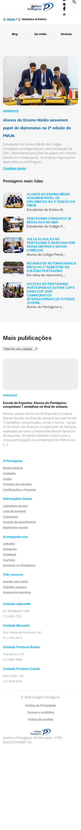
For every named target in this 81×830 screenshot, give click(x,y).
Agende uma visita (15, 581)
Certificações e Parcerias (19, 489)
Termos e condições (40, 712)
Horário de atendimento (19, 522)
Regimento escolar (15, 527)
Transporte (10, 516)
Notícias (66, 34)
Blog (15, 34)
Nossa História (13, 468)
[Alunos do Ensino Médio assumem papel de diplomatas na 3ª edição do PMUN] (40, 202)
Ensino (7, 479)
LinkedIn (9, 543)
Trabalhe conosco (15, 587)
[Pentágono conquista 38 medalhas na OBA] (40, 224)
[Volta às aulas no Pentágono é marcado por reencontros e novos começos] (40, 247)
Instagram (10, 549)
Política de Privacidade (40, 705)
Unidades (9, 473)
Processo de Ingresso (17, 484)
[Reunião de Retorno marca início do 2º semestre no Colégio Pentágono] (40, 269)
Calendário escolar (15, 506)
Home (11, 19)
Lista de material (14, 511)
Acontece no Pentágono (19, 565)
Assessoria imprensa (17, 592)
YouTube (9, 560)
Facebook (9, 554)
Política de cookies (40, 719)
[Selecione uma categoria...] (20, 348)
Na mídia (40, 34)
